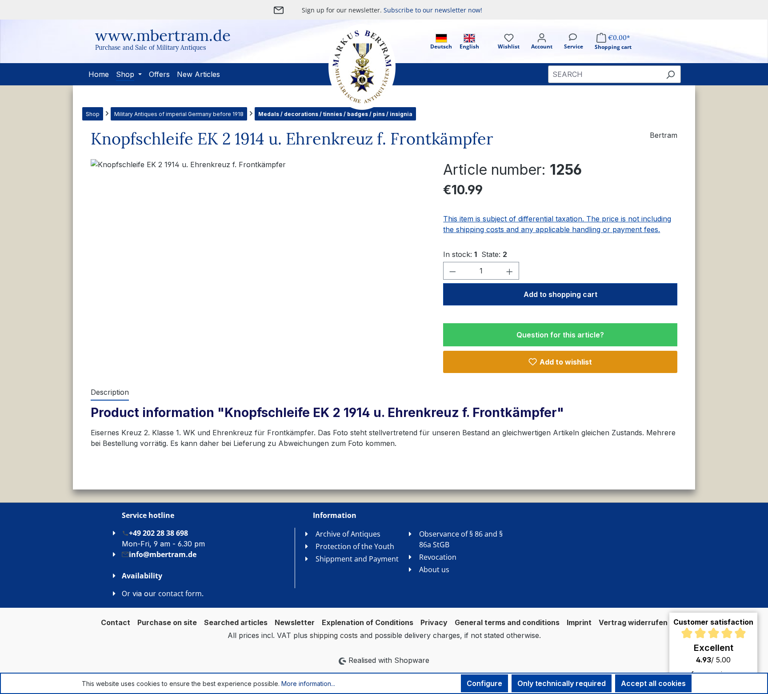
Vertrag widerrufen (633, 622)
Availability (142, 576)
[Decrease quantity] (452, 271)
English (469, 46)
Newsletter (295, 622)
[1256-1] (258, 254)
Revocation (437, 557)
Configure (484, 683)
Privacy (434, 622)
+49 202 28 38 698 (158, 533)
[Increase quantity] (509, 271)
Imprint (579, 622)
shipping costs (334, 635)
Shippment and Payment (357, 559)
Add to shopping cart (560, 294)
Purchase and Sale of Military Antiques (150, 48)
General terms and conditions (507, 622)
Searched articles (236, 622)
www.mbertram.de (163, 35)
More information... (308, 683)
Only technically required (561, 683)
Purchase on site (167, 622)
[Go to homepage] (352, 67)
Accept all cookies (653, 683)
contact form (180, 593)
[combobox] (604, 74)
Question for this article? (560, 334)
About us (434, 569)
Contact (115, 622)
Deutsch (441, 46)
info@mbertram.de (162, 554)
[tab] (110, 393)
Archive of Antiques (348, 534)
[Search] (670, 74)
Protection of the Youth (355, 546)
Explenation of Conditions (367, 622)
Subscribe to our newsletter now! (433, 10)
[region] (258, 254)
